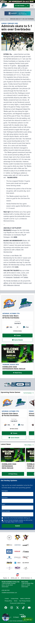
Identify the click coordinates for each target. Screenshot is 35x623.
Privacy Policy (8, 601)
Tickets (18, 335)
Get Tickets (20, 6)
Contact (7, 598)
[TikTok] (23, 607)
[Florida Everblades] (4, 5)
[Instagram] (11, 607)
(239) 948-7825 (6, 590)
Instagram (9, 277)
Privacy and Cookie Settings (17, 603)
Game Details (18, 340)
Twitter (25, 277)
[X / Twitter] (17, 607)
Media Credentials (25, 598)
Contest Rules (14, 598)
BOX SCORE (22, 66)
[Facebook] (6, 607)
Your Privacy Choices (24, 601)
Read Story (18, 373)
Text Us (28, 620)
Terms (15, 601)
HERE (16, 267)
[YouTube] (29, 607)
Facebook (16, 277)
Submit (17, 526)
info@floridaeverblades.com (9, 592)
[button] (11, 617)
